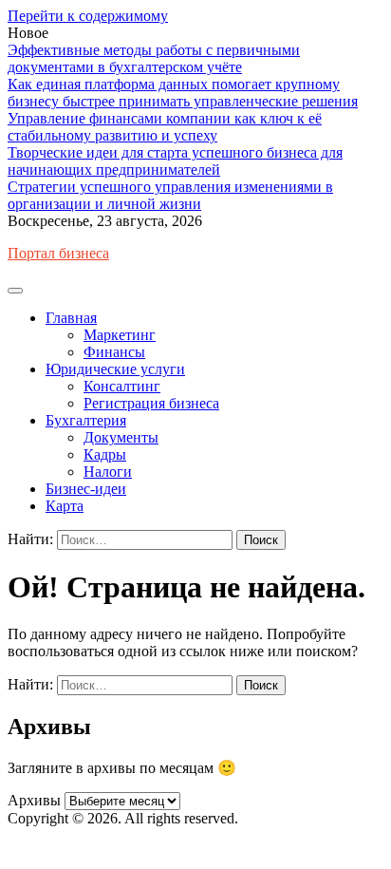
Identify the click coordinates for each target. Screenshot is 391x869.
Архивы (34, 800)
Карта (65, 506)
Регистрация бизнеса (151, 403)
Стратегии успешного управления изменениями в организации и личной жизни (170, 195)
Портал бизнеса (58, 253)
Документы (121, 437)
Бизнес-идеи (86, 489)
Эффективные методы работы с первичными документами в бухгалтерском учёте (154, 58)
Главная (71, 318)
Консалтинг (122, 386)
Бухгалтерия (86, 420)
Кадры (105, 454)
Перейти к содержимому (88, 16)
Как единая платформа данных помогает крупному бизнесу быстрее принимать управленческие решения (183, 92)
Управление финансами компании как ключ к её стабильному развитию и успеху (165, 126)
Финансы (114, 352)
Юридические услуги (115, 369)
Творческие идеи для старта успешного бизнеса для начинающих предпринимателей (175, 161)
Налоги (108, 471)
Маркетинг (120, 335)
